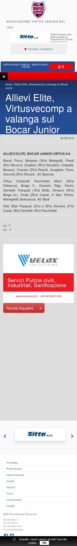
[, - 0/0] (12, 232)
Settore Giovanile (15, 474)
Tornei (9, 493)
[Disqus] (38, 366)
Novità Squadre (20, 308)
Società (10, 481)
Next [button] (73, 436)
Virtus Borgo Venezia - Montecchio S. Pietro (26, 65)
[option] (41, 40)
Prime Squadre (14, 468)
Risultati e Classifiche (40, 49)
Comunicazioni (14, 499)
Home (8, 84)
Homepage (12, 462)
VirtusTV (10, 487)
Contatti (10, 505)
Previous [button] (4, 436)
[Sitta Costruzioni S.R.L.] (38, 434)
